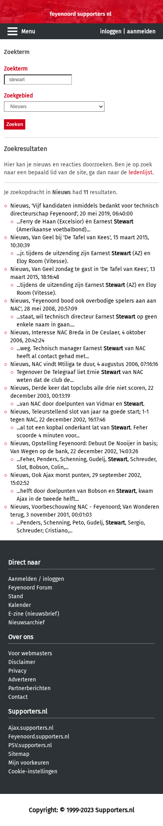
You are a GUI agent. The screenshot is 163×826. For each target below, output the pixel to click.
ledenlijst (140, 172)
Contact (18, 697)
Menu (28, 31)
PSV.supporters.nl (30, 745)
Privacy (17, 671)
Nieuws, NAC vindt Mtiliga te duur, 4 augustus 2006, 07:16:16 (84, 364)
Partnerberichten (29, 688)
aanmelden (141, 31)
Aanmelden (22, 579)
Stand (15, 596)
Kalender (19, 605)
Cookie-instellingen (32, 771)
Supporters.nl (27, 711)
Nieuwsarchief (26, 622)
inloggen (110, 31)
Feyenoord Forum (30, 587)
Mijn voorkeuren (28, 762)
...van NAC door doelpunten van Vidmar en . (80, 404)
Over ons (20, 637)
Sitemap (18, 754)
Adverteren (22, 679)
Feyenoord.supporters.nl (38, 736)
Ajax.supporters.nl (30, 728)
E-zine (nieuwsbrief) (33, 613)
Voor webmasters (30, 653)
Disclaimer (21, 662)
